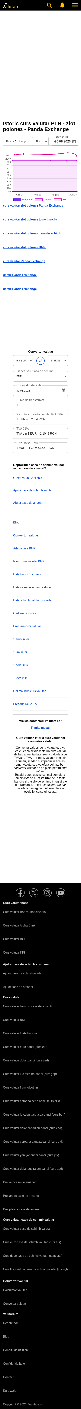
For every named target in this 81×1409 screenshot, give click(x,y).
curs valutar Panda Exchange (24, 261)
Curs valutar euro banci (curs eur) (25, 1046)
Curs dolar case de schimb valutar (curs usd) (32, 1255)
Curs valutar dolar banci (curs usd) (26, 1060)
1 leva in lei (20, 678)
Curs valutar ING (14, 952)
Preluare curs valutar (27, 626)
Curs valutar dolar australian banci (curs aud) (33, 1168)
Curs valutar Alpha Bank (19, 925)
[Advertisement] (40, 76)
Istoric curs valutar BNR (29, 561)
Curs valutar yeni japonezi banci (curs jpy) (31, 1155)
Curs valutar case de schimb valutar (27, 1228)
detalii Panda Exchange (20, 275)
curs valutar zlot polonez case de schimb (32, 233)
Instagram (47, 892)
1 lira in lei (20, 652)
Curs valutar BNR (15, 1019)
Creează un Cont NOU (28, 478)
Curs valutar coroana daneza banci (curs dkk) (33, 1141)
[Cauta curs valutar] (49, 5)
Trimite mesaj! (40, 727)
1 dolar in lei (21, 665)
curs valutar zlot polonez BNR (24, 247)
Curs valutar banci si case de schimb (27, 1006)
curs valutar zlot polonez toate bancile (30, 219)
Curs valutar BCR (15, 939)
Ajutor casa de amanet (28, 502)
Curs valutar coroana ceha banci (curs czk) (31, 1101)
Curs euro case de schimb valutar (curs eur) (32, 1242)
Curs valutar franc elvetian (20, 1087)
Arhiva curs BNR (24, 548)
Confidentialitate (14, 1363)
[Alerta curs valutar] (62, 5)
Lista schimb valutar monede (32, 600)
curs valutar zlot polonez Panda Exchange (33, 205)
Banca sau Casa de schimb (35, 371)
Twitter (33, 892)
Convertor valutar (14, 1303)
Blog (16, 522)
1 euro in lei (21, 639)
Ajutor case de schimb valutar (22, 973)
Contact (8, 1377)
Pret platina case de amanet (21, 1209)
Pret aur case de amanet (19, 1182)
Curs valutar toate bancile (20, 1033)
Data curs (61, 137)
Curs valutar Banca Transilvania (24, 912)
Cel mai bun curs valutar (29, 691)
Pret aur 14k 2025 (25, 704)
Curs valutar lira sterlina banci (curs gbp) (30, 1074)
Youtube (60, 892)
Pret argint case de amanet (21, 1195)
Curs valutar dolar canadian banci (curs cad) (32, 1128)
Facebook (20, 892)
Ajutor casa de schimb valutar (33, 490)
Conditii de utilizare (16, 1350)
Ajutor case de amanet (18, 987)
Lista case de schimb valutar (32, 587)
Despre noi (10, 1323)
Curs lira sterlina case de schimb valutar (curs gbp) (36, 1269)
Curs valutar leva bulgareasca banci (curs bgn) (34, 1114)
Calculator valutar (15, 1290)
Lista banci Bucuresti (27, 574)
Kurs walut (10, 1390)
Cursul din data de (28, 385)
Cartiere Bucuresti (25, 613)
